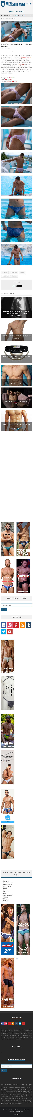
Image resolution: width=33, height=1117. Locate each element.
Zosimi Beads (6, 900)
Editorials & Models (7, 51)
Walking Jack (6, 899)
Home (2, 18)
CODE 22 (5, 890)
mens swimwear (6, 276)
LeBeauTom (6, 892)
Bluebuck (5, 888)
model (15, 276)
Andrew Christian (7, 884)
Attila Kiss (11, 78)
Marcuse (22, 272)
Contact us (16, 1114)
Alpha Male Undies (8, 883)
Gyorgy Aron (8, 79)
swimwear (21, 64)
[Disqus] (16, 456)
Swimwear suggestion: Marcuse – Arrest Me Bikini (16, 336)
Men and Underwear (18, 51)
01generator (20, 1111)
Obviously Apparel (7, 895)
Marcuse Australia (26, 57)
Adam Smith (6, 881)
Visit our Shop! (17, 11)
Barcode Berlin (7, 886)
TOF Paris (5, 897)
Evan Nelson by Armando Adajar (16, 381)
